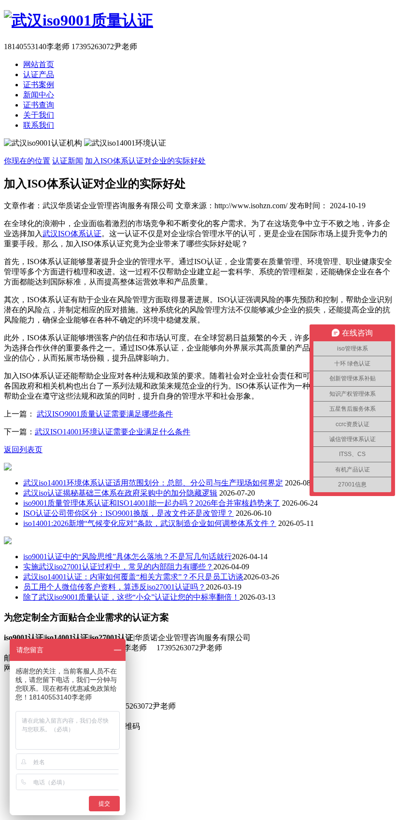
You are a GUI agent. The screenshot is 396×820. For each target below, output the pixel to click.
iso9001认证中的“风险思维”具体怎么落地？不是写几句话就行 (127, 556)
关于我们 (38, 115)
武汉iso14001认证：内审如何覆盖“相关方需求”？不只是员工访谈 (133, 577)
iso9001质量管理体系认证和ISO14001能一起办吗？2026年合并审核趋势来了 (151, 503)
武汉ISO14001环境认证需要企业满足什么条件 (112, 432)
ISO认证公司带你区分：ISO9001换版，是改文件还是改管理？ (128, 513)
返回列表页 (23, 449)
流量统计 (140, 668)
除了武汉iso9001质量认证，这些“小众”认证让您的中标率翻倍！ (131, 597)
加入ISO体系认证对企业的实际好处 (145, 161)
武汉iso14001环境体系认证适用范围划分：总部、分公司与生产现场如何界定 (153, 483)
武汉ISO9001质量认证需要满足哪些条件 (105, 414)
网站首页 (38, 64)
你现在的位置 (27, 161)
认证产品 (38, 74)
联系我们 (38, 125)
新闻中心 (38, 95)
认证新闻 (67, 161)
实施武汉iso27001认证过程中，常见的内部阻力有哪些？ (118, 567)
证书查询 (38, 105)
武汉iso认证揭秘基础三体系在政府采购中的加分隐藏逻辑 (120, 493)
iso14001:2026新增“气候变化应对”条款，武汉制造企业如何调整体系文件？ (149, 523)
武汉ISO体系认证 (71, 233)
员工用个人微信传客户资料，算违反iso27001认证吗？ (114, 587)
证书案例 (38, 85)
